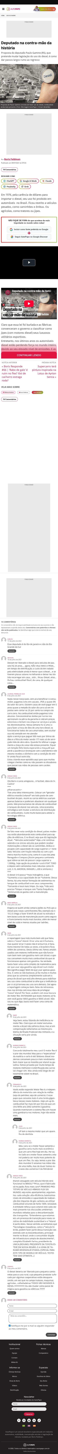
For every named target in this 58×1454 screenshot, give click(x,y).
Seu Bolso (43, 1381)
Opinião (43, 1372)
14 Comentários (9, 169)
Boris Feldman (12, 159)
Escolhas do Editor (43, 1376)
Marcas (43, 1348)
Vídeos (14, 1385)
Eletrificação (14, 1390)
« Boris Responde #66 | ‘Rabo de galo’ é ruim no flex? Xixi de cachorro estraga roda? (15, 373)
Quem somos (14, 1348)
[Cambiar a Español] (34, 1425)
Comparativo (43, 1353)
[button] (45, 9)
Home (3, 15)
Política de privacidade (29, 1451)
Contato (14, 1358)
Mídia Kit (14, 1362)
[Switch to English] (29, 1425)
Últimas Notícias (9, 392)
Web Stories (43, 1385)
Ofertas (43, 1390)
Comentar (51, 1335)
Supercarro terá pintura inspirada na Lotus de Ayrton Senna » (44, 372)
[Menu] (3, 9)
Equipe (14, 1353)
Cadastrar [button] (29, 1414)
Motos (14, 1376)
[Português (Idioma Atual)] (23, 1425)
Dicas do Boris (10, 15)
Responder (12, 651)
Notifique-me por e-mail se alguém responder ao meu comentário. (31, 1327)
